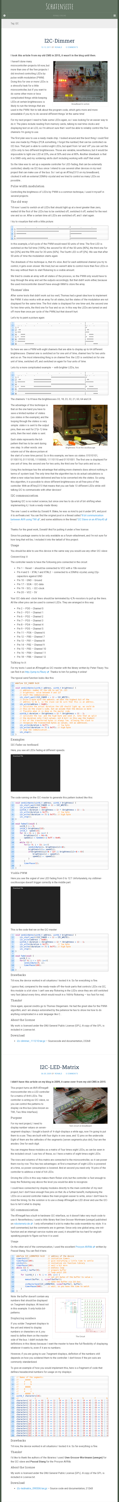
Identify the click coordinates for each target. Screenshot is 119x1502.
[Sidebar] (4, 16)
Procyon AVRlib (83, 1246)
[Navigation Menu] (114, 16)
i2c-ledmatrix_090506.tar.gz (32, 1488)
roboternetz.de (22, 1223)
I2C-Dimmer (59, 40)
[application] (35, 773)
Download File (18, 756)
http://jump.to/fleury (35, 671)
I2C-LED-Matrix (59, 1066)
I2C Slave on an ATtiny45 (91, 519)
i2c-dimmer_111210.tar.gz (31, 1041)
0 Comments (72, 47)
